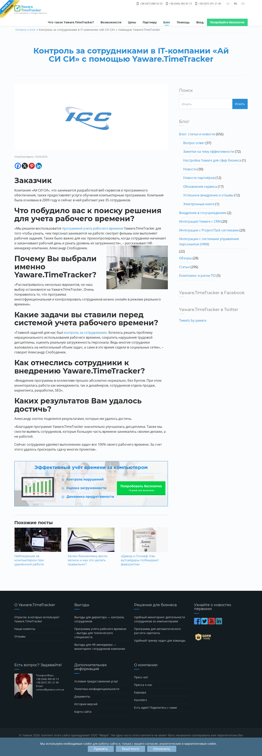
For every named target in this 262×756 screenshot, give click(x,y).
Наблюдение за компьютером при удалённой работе (29, 560)
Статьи (184, 267)
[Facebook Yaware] (197, 623)
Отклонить (161, 749)
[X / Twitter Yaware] (204, 623)
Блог (166, 22)
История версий (85, 704)
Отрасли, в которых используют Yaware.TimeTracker (37, 619)
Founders (140, 700)
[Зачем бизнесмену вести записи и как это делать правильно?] (91, 543)
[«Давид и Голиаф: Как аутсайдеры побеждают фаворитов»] (144, 544)
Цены (132, 22)
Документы (82, 696)
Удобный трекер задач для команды (159, 640)
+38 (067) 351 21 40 (209, 3)
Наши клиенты (24, 629)
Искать (240, 104)
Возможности (111, 22)
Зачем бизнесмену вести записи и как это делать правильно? (87, 560)
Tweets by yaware (192, 320)
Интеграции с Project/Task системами (209, 230)
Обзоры (185, 258)
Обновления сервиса (200, 186)
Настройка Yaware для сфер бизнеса (212, 160)
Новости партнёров (199, 177)
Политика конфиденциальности (96, 689)
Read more (130, 749)
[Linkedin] (39, 166)
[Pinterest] (32, 166)
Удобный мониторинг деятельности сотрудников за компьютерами (159, 619)
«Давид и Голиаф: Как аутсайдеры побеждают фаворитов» (140, 560)
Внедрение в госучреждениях (203, 213)
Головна (20, 30)
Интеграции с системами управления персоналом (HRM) (209, 241)
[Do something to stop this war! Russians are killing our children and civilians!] (10, 9)
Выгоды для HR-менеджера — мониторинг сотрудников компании (99, 647)
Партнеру (150, 22)
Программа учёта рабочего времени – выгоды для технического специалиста (100, 633)
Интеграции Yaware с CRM (200, 221)
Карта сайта (82, 712)
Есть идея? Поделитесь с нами (155, 707)
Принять (101, 749)
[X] (25, 166)
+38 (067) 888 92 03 (151, 3)
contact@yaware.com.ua (50, 689)
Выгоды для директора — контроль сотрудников (99, 619)
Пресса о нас (143, 685)
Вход (199, 22)
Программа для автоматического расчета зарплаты (157, 631)
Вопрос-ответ (194, 143)
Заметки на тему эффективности (208, 151)
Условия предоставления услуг (96, 681)
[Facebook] (18, 166)
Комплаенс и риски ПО (197, 275)
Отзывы (20, 636)
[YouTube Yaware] (212, 623)
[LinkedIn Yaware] (219, 623)
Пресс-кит (141, 677)
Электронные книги (199, 204)
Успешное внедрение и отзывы (208, 195)
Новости (190, 169)
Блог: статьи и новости (197, 134)
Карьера (140, 692)
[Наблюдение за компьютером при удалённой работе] (38, 543)
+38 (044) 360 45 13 (180, 3)
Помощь (183, 22)
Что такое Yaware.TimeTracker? (71, 22)
